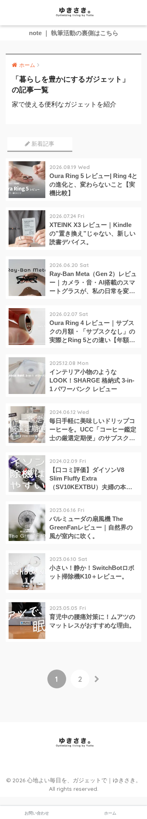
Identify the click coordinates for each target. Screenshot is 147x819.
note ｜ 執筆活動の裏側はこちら (73, 32)
